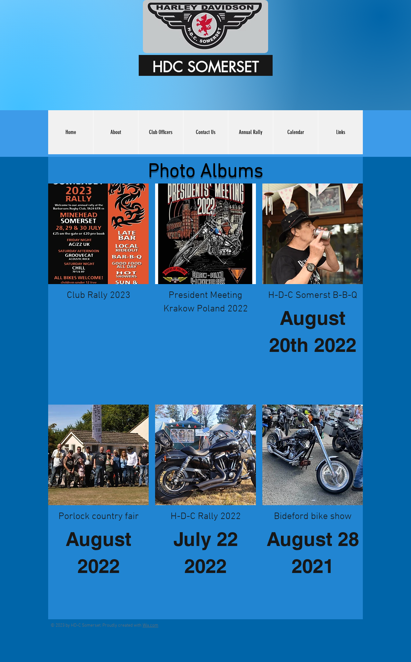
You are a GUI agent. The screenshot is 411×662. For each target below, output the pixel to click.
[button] (250, 132)
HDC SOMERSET (206, 66)
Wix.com (150, 625)
